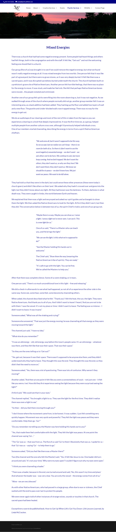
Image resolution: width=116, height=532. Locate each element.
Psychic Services (73, 8)
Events (62, 8)
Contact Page (99, 8)
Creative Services (49, 8)
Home (28, 8)
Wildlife (87, 8)
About (35, 8)
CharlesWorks (37, 528)
